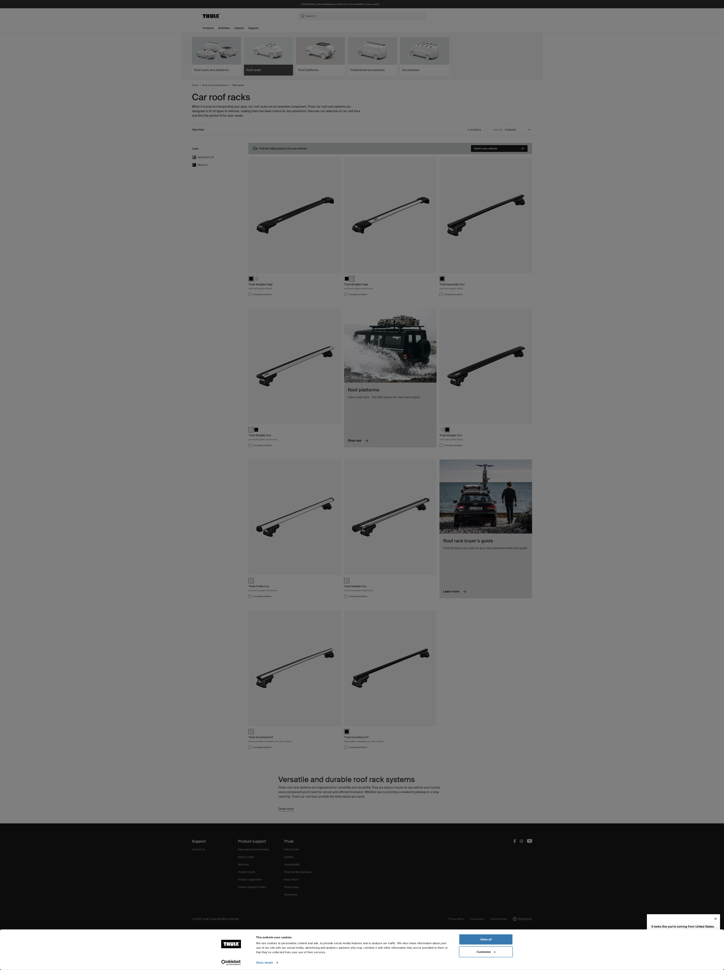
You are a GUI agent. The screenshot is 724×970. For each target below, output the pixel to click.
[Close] (715, 918)
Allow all (486, 939)
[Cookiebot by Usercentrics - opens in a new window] (231, 962)
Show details (264, 962)
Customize (484, 951)
